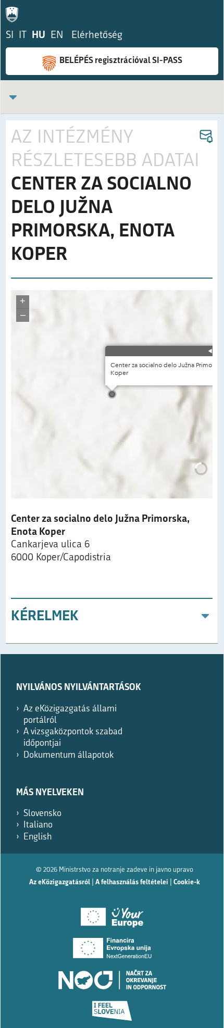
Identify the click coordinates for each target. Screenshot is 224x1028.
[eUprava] (14, 12)
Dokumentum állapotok (68, 755)
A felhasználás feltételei (131, 882)
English (37, 837)
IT (23, 36)
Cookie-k (186, 882)
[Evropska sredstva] (112, 1007)
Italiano (38, 825)
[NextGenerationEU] (112, 944)
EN (57, 36)
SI (10, 36)
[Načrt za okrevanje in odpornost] (112, 976)
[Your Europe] (112, 913)
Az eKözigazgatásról (59, 882)
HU (38, 36)
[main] (112, 382)
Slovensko (42, 813)
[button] (205, 136)
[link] (13, 97)
